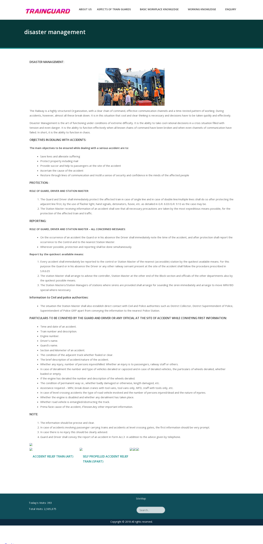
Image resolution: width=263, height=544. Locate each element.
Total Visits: (36, 509)
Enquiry (230, 9)
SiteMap (141, 498)
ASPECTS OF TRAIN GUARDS (114, 9)
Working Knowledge (202, 9)
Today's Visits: (38, 503)
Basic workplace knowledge (159, 9)
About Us (85, 9)
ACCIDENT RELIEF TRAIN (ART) (53, 456)
